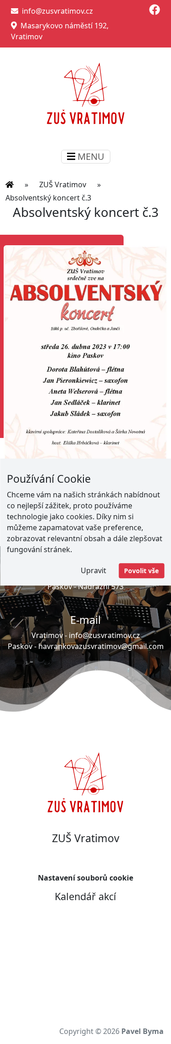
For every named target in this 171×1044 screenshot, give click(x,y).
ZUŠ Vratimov (62, 184)
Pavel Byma (142, 1031)
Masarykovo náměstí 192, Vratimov (60, 31)
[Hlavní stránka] (9, 184)
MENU (89, 156)
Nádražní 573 (101, 586)
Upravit (93, 570)
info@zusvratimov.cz (55, 11)
